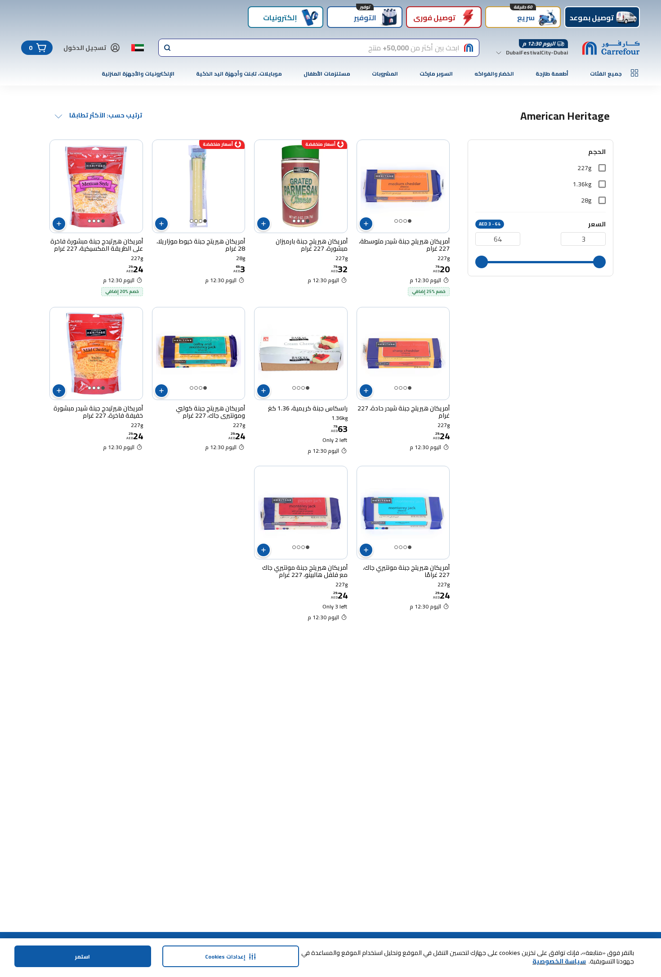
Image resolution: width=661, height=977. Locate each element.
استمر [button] (82, 956)
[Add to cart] (366, 223)
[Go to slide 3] (400, 221)
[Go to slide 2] (405, 221)
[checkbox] (602, 167)
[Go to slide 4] (396, 221)
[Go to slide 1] (409, 221)
